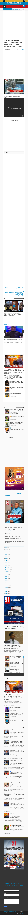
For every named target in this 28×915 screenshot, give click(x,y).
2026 (6, 547)
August (6, 574)
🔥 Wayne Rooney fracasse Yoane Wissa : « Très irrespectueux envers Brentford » (17, 418)
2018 (6, 562)
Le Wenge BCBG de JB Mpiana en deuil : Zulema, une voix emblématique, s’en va (16, 389)
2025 (6, 549)
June (6, 578)
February (7, 585)
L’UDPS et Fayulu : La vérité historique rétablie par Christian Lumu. (16, 784)
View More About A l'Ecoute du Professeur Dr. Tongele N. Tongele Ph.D (14, 675)
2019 (6, 560)
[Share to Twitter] (20, 337)
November (7, 569)
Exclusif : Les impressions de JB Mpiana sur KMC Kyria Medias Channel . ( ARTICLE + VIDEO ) (16, 709)
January (6, 587)
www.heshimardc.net (11, 531)
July (6, 576)
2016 (6, 565)
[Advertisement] (14, 26)
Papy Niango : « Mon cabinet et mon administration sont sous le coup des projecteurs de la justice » (17, 731)
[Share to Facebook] (19, 337)
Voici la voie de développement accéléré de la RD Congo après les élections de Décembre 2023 (12, 647)
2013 (6, 593)
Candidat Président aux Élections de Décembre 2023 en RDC (16, 664)
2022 (6, 554)
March (6, 584)
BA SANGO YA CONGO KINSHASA (14, 2)
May (6, 580)
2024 (6, 551)
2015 (6, 589)
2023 (6, 553)
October (6, 571)
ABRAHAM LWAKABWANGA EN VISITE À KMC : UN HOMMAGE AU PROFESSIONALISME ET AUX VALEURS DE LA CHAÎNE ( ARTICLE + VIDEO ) (14, 341)
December (7, 567)
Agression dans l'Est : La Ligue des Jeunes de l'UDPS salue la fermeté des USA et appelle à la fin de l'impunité (14, 794)
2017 (6, 564)
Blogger (23, 913)
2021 (6, 556)
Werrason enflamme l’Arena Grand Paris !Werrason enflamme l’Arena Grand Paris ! (16, 395)
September (7, 572)
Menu (4, 1)
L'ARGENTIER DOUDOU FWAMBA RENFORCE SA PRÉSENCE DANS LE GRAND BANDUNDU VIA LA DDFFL (17, 741)
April (6, 582)
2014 (6, 591)
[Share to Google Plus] (22, 337)
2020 (6, 558)
